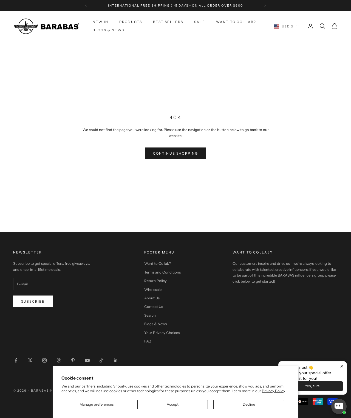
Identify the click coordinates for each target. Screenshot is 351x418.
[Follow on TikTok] (101, 360)
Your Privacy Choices (162, 332)
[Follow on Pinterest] (73, 360)
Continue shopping (175, 153)
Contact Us (153, 306)
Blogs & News (108, 30)
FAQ (147, 341)
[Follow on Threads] (58, 360)
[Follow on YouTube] (87, 360)
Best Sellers (168, 22)
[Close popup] (342, 366)
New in (100, 22)
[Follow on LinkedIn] (115, 360)
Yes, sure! (313, 386)
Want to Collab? (236, 22)
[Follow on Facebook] (16, 360)
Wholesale (153, 289)
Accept (173, 404)
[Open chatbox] (339, 406)
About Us (152, 298)
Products (130, 22)
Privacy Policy (273, 391)
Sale (199, 22)
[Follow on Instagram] (44, 360)
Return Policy (155, 280)
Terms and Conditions (162, 272)
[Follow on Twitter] (30, 360)
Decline (249, 404)
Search (150, 315)
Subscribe (33, 301)
